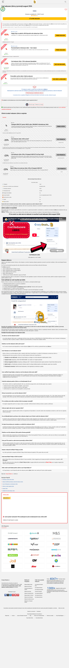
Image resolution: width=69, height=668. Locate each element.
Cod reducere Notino (38, 597)
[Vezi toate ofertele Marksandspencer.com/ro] (56, 533)
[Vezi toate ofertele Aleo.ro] (34, 566)
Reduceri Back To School (29, 595)
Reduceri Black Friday (28, 584)
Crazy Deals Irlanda (39, 617)
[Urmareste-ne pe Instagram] (10, 595)
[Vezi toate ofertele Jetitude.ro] (13, 566)
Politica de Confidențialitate (39, 615)
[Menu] (3, 2)
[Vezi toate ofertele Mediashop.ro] (56, 560)
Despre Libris (5, 488)
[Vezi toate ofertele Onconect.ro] (13, 533)
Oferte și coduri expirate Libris (8, 486)
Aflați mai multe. (61, 608)
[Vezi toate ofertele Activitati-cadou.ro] (34, 555)
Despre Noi (7, 615)
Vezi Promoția (61, 139)
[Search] (65, 2)
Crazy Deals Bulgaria (59, 615)
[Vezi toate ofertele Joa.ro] (13, 560)
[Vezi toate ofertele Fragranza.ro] (34, 549)
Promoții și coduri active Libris (8, 479)
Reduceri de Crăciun (28, 586)
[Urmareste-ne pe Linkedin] (18, 595)
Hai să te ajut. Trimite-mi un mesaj (36, 104)
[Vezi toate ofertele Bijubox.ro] (13, 549)
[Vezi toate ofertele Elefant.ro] (13, 555)
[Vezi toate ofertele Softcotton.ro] (34, 544)
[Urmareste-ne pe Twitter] (8, 595)
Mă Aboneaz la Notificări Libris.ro (35, 93)
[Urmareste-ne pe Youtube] (15, 595)
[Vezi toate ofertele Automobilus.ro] (56, 566)
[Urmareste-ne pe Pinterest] (13, 595)
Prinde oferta (61, 126)
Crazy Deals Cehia (29, 617)
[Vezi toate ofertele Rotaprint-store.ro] (13, 544)
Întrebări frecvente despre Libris (8, 490)
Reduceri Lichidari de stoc (29, 599)
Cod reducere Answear (39, 589)
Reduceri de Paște (28, 591)
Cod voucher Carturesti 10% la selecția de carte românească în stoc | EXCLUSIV (25, 516)
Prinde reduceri (60, 35)
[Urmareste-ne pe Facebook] (5, 595)
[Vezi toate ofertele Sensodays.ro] (56, 549)
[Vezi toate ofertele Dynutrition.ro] (34, 560)
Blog (30, 615)
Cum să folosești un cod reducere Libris (10, 484)
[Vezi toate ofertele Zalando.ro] (56, 544)
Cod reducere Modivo (39, 593)
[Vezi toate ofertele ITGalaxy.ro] (34, 538)
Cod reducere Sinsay (38, 587)
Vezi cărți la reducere (59, 79)
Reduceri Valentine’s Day (29, 593)
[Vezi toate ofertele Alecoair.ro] (34, 533)
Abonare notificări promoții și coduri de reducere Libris (12, 481)
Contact (13, 615)
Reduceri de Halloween (29, 597)
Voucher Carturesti (38, 591)
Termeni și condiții (50, 615)
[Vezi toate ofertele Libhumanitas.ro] (56, 538)
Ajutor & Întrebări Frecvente (22, 615)
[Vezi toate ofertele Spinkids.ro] (56, 555)
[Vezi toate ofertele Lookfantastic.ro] (13, 538)
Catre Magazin (35, 18)
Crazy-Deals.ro (9, 473)
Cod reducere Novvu (38, 595)
